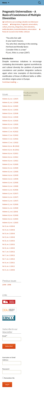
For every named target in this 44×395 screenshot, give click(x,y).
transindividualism (20, 29)
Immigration (16, 24)
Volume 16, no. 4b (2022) (10, 146)
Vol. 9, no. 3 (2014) (8, 230)
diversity (11, 27)
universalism (32, 29)
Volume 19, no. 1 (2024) (10, 117)
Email (4, 336)
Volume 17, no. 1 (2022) (10, 142)
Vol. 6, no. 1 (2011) (8, 266)
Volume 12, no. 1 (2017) (10, 201)
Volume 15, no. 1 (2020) (10, 171)
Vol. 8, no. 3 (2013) (8, 241)
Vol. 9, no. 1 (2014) (8, 237)
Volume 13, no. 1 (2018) (10, 186)
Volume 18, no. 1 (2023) (10, 124)
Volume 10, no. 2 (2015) (10, 219)
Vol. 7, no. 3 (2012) (8, 252)
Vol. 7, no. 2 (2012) (8, 255)
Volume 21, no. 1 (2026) (10, 102)
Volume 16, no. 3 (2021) (10, 153)
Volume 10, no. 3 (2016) (10, 215)
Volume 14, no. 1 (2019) (10, 179)
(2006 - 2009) (6, 285)
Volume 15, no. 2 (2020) (10, 168)
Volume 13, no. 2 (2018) (10, 182)
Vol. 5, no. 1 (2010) (8, 270)
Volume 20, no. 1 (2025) (10, 110)
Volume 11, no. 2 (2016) (10, 208)
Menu (4, 2)
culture (4, 27)
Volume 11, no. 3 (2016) (10, 204)
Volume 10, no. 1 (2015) (10, 222)
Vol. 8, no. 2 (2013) (8, 244)
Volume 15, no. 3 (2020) (10, 164)
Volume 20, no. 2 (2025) (10, 106)
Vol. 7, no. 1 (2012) (8, 259)
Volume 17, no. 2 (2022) (10, 139)
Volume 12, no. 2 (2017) (10, 197)
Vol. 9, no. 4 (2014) (8, 226)
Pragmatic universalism (29, 24)
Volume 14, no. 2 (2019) (10, 175)
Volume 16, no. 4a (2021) (10, 150)
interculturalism (29, 27)
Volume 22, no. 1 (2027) (10, 99)
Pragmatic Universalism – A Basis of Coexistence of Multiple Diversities (21, 15)
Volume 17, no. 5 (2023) (10, 128)
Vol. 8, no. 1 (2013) (8, 248)
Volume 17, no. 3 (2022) (10, 135)
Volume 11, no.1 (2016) (10, 212)
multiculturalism (7, 29)
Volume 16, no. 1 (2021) (10, 161)
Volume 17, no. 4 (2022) (10, 131)
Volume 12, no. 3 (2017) (10, 193)
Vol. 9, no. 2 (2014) (8, 233)
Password (5, 369)
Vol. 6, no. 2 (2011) (8, 262)
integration (19, 27)
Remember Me (9, 378)
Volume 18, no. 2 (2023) (10, 121)
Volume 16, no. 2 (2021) (10, 157)
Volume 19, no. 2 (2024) (10, 113)
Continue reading (10, 82)
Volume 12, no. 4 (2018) (10, 190)
